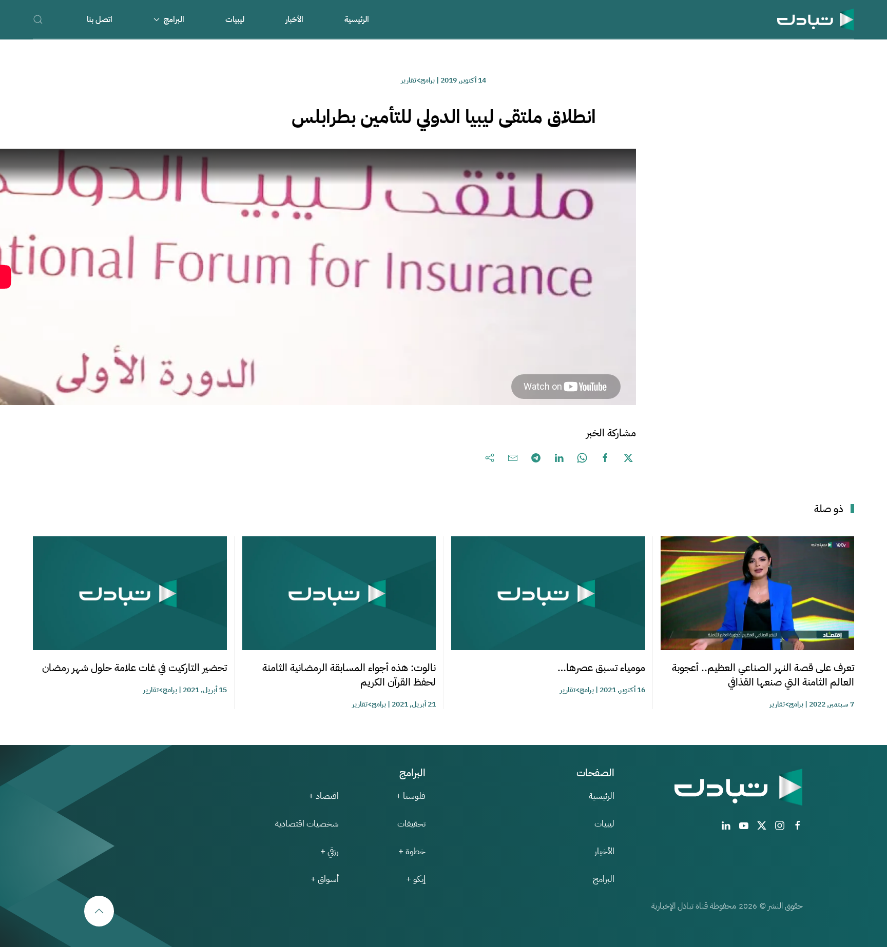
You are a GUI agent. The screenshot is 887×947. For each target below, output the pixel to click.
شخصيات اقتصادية (307, 823)
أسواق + (325, 879)
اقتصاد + (323, 796)
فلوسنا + (411, 796)
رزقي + (329, 851)
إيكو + (416, 879)
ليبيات (234, 19)
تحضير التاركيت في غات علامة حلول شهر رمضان (134, 667)
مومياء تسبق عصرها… (601, 667)
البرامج (603, 879)
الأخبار (294, 19)
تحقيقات (411, 823)
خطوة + (412, 851)
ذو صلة (828, 508)
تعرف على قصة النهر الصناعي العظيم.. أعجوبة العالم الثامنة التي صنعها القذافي (763, 675)
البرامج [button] (174, 19)
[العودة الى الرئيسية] (815, 19)
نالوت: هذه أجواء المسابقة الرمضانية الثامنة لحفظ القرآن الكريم (349, 675)
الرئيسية (356, 19)
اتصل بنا (99, 19)
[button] (38, 19)
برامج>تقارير (418, 80)
